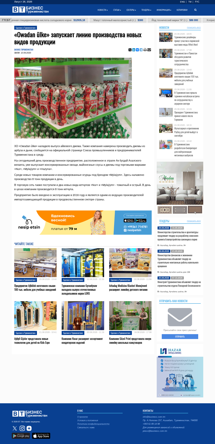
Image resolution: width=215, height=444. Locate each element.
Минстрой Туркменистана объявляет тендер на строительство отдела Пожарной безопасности (179, 283)
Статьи (116, 9)
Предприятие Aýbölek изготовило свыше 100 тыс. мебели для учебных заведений (35, 288)
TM (189, 2)
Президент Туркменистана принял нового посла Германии (186, 116)
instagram (21, 428)
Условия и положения (87, 420)
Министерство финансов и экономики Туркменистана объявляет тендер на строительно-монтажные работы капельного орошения (178, 260)
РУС (197, 2)
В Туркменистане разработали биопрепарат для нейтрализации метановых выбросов (185, 150)
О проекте (82, 417)
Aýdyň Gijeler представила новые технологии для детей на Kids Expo (32, 341)
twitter (15, 428)
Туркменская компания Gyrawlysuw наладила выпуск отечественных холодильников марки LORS (79, 289)
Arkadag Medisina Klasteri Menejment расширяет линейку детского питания (128, 288)
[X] (130, 49)
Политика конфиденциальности (93, 424)
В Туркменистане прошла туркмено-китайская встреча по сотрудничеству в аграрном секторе (187, 98)
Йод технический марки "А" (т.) (155, 20)
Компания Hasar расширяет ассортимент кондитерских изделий (82, 341)
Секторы (130, 9)
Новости (164, 28)
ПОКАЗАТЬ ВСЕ (194, 28)
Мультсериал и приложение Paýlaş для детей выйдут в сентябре (186, 132)
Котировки (182, 9)
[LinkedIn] (133, 49)
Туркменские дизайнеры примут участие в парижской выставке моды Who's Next (186, 40)
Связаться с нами (86, 427)
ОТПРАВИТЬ (180, 336)
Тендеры (164, 221)
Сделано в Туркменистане (25, 27)
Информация (163, 9)
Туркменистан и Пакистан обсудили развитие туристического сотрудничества (185, 58)
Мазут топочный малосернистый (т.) (98, 20)
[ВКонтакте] (137, 49)
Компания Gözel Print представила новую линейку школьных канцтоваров (130, 341)
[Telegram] (141, 49)
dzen (28, 428)
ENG (182, 2)
